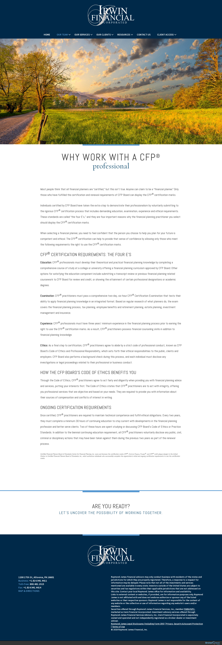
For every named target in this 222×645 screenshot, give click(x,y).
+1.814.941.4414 (32, 587)
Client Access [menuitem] (165, 34)
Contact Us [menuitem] (143, 34)
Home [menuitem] (47, 34)
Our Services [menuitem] (82, 34)
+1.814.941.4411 (38, 580)
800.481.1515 (37, 584)
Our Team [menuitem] (62, 34)
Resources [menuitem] (123, 34)
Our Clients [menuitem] (103, 34)
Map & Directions (28, 590)
